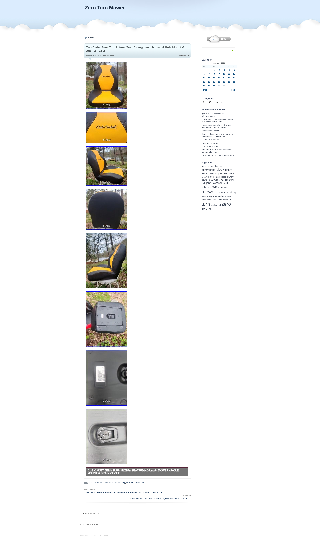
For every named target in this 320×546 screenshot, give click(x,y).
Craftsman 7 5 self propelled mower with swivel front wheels (218, 120)
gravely (230, 177)
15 (214, 78)
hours (204, 180)
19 (234, 78)
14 (209, 78)
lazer (220, 187)
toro (219, 199)
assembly (212, 166)
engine (219, 173)
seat (128, 483)
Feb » (234, 90)
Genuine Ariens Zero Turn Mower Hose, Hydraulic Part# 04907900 (159, 499)
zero (142, 483)
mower (117, 483)
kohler (227, 183)
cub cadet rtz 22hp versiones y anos (218, 155)
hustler (224, 179)
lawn (106, 483)
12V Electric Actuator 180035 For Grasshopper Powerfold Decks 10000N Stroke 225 (124, 492)
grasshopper (220, 177)
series (221, 196)
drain (97, 483)
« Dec (204, 90)
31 (224, 85)
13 (204, 78)
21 (209, 81)
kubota (205, 187)
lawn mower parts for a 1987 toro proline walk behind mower (216, 126)
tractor (225, 200)
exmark (229, 173)
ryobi (204, 196)
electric (211, 174)
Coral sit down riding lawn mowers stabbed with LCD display (217, 135)
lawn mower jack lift (210, 131)
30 (219, 85)
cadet (112, 56)
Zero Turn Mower (105, 7)
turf (230, 200)
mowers (222, 192)
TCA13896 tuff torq (210, 146)
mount (111, 483)
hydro (231, 180)
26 (234, 81)
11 (229, 74)
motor (226, 187)
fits (208, 177)
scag (209, 196)
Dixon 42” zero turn (210, 140)
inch (204, 183)
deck (220, 169)
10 (224, 74)
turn (132, 483)
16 (219, 78)
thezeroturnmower (210, 143)
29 (214, 85)
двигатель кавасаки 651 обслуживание (213, 115)
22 (214, 81)
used (213, 205)
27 (204, 85)
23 (219, 81)
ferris (204, 177)
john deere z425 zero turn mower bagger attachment (217, 151)
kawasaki (217, 183)
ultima (137, 483)
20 (204, 81)
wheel (218, 205)
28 (209, 85)
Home (91, 37)
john (208, 183)
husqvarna (214, 179)
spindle (228, 196)
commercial (209, 169)
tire (214, 199)
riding (123, 483)
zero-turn (208, 208)
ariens (205, 166)
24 (224, 81)
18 (229, 78)
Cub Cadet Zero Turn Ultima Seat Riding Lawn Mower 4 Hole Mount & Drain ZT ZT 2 (133, 472)
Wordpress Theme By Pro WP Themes (95, 535)
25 (229, 81)
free (212, 177)
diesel (204, 173)
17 (224, 78)
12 (234, 74)
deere (228, 169)
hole (101, 483)
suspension (207, 200)
